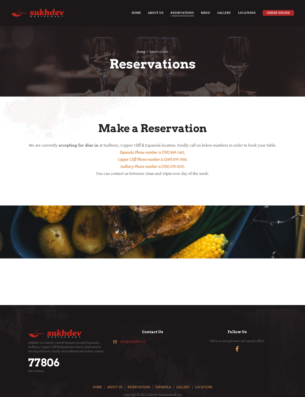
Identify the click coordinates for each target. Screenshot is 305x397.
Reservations (182, 13)
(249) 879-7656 (175, 159)
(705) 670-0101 (173, 166)
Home (136, 13)
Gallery (224, 13)
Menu (205, 13)
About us (155, 13)
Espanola (163, 387)
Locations (247, 13)
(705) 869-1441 (173, 152)
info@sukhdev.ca (132, 342)
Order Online (278, 13)
